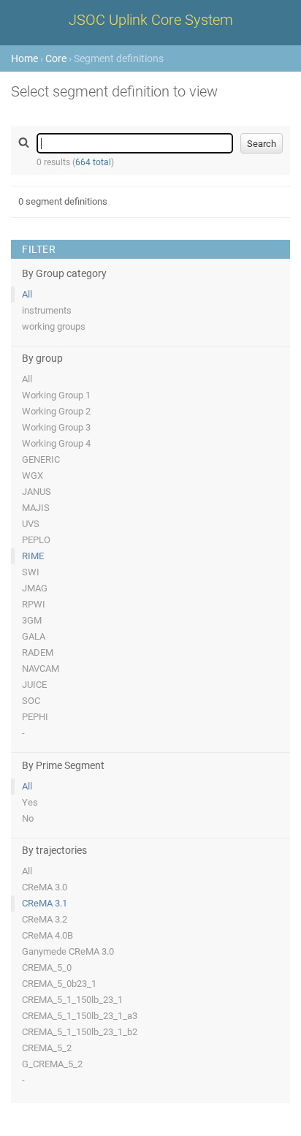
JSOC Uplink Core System (151, 20)
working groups (53, 326)
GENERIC (41, 459)
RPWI (33, 604)
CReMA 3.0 (44, 887)
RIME (33, 555)
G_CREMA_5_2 (52, 1064)
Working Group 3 (56, 427)
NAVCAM (40, 668)
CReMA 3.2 (44, 919)
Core (55, 58)
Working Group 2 (56, 411)
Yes (30, 802)
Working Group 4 (56, 443)
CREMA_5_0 (47, 967)
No (28, 818)
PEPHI (35, 716)
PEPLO (36, 539)
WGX (32, 475)
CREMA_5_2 (47, 1047)
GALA (33, 636)
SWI (30, 572)
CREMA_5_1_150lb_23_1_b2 (79, 1031)
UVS (30, 523)
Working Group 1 (56, 395)
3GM (32, 620)
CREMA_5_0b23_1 (59, 983)
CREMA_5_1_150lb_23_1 (72, 999)
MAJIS (36, 507)
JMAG (34, 588)
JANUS (36, 491)
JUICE (34, 684)
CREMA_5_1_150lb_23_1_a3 (79, 1015)
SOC (31, 700)
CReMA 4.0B (47, 935)
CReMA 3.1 (44, 903)
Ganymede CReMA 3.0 (68, 951)
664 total (93, 162)
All (27, 294)
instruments (47, 310)
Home (24, 58)
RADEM (37, 652)
